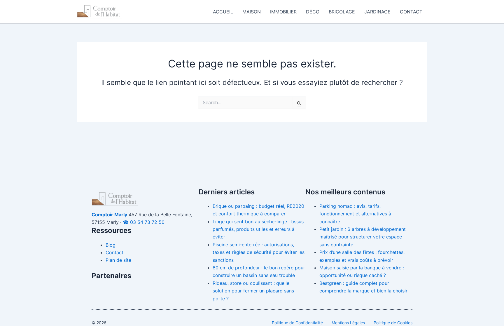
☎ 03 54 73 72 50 (143, 222)
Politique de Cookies (393, 322)
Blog (111, 245)
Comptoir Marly (109, 214)
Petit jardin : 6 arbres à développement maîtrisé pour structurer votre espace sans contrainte (362, 236)
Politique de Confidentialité (297, 322)
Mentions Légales (348, 322)
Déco (312, 12)
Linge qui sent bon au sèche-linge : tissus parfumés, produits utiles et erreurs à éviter (258, 229)
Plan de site (118, 260)
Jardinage (377, 12)
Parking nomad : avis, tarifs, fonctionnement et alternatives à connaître (355, 213)
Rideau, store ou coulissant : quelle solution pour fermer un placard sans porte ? (253, 290)
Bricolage (342, 12)
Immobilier (283, 12)
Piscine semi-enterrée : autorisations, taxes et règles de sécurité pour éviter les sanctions (258, 252)
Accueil (223, 12)
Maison (251, 12)
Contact (411, 12)
